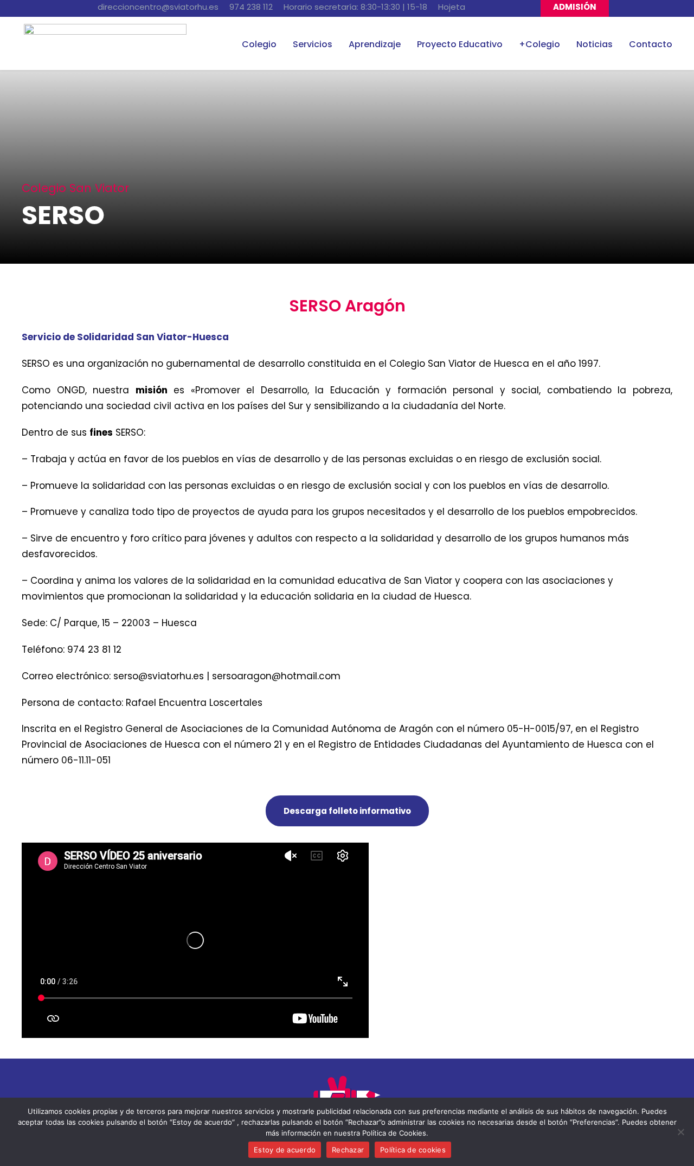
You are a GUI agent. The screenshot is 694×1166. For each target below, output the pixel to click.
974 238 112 (251, 6)
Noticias (594, 44)
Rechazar (348, 1149)
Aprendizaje (375, 44)
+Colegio (539, 44)
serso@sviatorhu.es (158, 676)
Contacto (650, 44)
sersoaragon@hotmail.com (276, 676)
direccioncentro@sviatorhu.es (158, 6)
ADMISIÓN (574, 6)
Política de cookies (413, 1149)
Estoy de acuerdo (285, 1149)
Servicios (312, 44)
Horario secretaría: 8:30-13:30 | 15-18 (355, 6)
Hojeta (451, 6)
